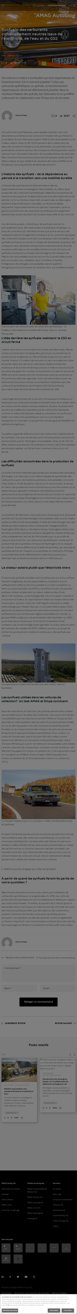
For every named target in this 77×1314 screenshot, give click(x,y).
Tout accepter (54, 1310)
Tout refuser (68, 1310)
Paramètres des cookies (10, 1310)
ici (8, 1305)
